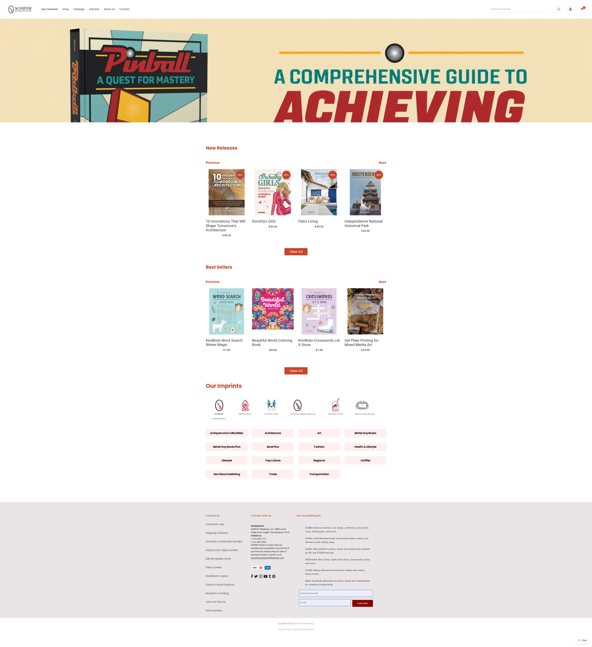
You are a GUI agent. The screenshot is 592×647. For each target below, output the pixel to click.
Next (382, 163)
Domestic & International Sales (224, 541)
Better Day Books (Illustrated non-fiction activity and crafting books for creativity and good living (337, 583)
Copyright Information (303, 629)
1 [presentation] (55, 113)
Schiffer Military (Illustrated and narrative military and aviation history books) (335, 572)
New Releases (49, 9)
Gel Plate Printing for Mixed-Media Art (316, 342)
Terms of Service (216, 602)
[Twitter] (256, 576)
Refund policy (214, 610)
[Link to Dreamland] (365, 311)
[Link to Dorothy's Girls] (226, 192)
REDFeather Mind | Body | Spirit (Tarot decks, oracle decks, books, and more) (337, 561)
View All (296, 251)
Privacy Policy (284, 629)
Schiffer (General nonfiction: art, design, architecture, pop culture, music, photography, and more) (337, 529)
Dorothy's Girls (217, 221)
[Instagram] (260, 576)
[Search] (558, 9)
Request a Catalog (217, 593)
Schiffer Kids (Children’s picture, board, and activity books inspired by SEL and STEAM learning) (337, 551)
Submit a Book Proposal (220, 584)
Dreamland (354, 340)
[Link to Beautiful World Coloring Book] (227, 311)
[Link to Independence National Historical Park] (319, 192)
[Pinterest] (273, 576)
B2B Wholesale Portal (218, 559)
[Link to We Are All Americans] (365, 192)
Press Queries (214, 567)
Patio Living (261, 221)
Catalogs (78, 9)
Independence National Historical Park (317, 223)
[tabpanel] (296, 70)
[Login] (570, 9)
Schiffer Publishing (304, 623)
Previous (213, 163)
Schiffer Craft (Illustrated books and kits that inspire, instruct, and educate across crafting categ (336, 540)
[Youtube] (265, 576)
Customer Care (215, 524)
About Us (109, 9)
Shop (66, 9)
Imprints (94, 9)
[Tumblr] (270, 576)
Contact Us (212, 515)
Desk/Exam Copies (217, 576)
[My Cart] (582, 9)
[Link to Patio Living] (273, 192)
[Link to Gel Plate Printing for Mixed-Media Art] (319, 311)
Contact (124, 9)
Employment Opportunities (222, 550)
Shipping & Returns (217, 533)
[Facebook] (252, 576)
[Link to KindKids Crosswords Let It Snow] (273, 311)
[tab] (54, 113)
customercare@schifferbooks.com (267, 558)
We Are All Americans (362, 221)
